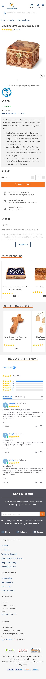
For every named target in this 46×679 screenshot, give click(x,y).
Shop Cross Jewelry (8, 562)
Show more (23, 244)
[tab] (7, 397)
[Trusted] (10, 651)
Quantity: (5, 177)
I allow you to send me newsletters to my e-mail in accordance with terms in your (24, 522)
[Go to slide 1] (17, 80)
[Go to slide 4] (26, 80)
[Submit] (5, 13)
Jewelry (11, 20)
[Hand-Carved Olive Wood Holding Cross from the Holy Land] (17, 324)
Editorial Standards (8, 567)
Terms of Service (7, 591)
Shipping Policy (7, 582)
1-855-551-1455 (10, 640)
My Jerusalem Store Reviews (12, 558)
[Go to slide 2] (20, 80)
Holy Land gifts (30, 662)
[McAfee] (23, 651)
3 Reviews (16, 30)
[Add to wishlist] (42, 76)
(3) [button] (13, 381)
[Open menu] (2, 6)
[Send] (42, 514)
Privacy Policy (33, 523)
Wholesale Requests (9, 554)
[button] (23, 54)
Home (3, 20)
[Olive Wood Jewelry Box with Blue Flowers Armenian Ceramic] (15, 273)
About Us (4, 545)
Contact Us (5, 550)
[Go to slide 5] (28, 80)
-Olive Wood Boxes (23, 20)
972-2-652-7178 (10, 614)
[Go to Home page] (12, 6)
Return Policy (6, 586)
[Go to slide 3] (23, 80)
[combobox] (23, 12)
